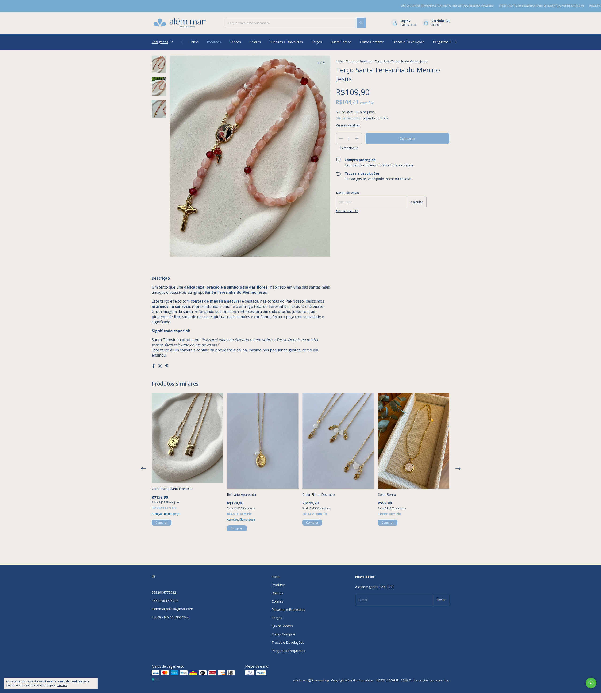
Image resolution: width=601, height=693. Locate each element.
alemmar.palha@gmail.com (172, 609)
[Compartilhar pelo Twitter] (160, 366)
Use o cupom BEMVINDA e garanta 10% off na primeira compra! (425, 6)
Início (194, 42)
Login (404, 21)
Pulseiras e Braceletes (286, 42)
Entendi (62, 685)
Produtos (214, 42)
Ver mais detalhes (348, 125)
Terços (316, 42)
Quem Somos (340, 42)
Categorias (160, 42)
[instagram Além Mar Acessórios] (153, 576)
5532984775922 (164, 592)
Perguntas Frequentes (449, 42)
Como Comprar (372, 42)
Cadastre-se (408, 25)
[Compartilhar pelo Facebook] (154, 366)
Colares (255, 42)
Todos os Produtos (359, 61)
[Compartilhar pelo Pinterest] (167, 366)
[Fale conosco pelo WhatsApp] (591, 683)
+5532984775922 (165, 600)
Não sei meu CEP (347, 211)
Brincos (235, 42)
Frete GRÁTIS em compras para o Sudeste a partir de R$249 (519, 6)
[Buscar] (361, 23)
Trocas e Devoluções (408, 42)
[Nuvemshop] (311, 682)
